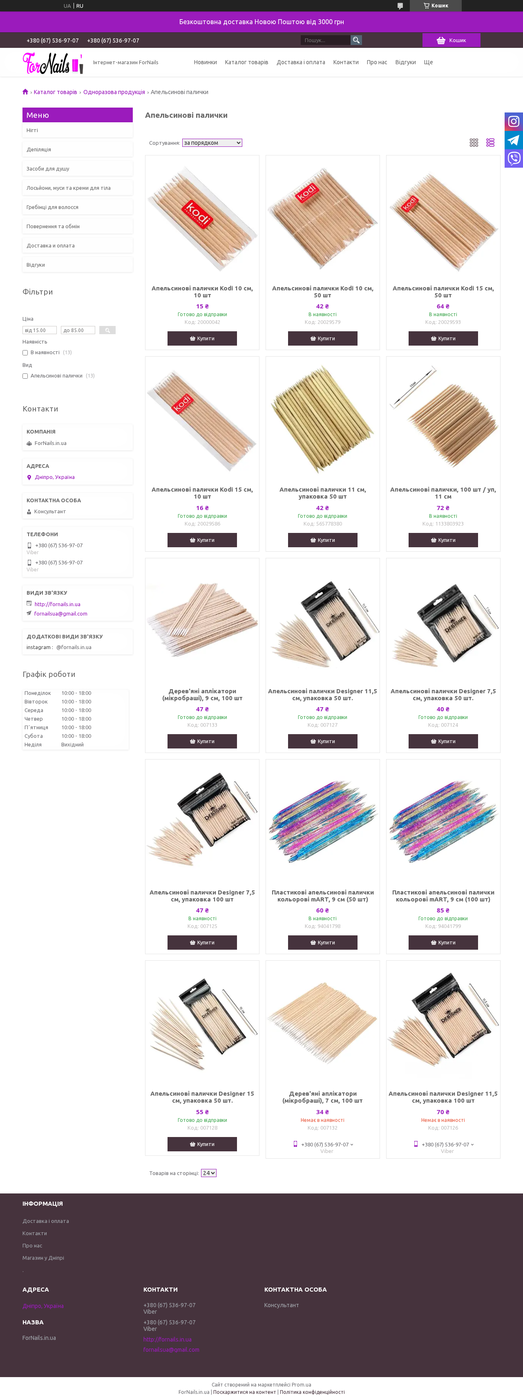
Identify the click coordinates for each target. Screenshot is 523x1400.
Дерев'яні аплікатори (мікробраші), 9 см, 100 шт (202, 694)
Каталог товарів (246, 62)
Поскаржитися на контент (244, 1392)
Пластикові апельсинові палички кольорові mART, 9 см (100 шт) (443, 896)
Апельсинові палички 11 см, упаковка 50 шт (322, 493)
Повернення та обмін (53, 226)
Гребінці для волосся (52, 207)
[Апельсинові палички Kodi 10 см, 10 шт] (202, 216)
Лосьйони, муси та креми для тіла (69, 188)
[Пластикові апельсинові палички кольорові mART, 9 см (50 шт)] (323, 821)
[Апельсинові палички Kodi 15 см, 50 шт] (443, 216)
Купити (206, 338)
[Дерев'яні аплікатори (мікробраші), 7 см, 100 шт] (323, 1022)
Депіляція (39, 149)
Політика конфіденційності (312, 1392)
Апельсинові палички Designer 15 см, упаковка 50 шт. (202, 1097)
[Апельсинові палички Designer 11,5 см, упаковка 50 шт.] (323, 619)
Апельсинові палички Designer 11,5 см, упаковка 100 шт (443, 1097)
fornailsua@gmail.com (60, 613)
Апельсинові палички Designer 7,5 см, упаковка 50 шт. (443, 694)
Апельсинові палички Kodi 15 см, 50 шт (443, 292)
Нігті (32, 130)
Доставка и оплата (51, 245)
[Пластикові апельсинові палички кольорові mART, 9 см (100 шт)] (443, 821)
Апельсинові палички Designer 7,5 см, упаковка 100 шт (202, 896)
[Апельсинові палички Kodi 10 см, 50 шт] (323, 216)
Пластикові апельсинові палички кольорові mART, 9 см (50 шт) (323, 896)
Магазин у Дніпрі (43, 1258)
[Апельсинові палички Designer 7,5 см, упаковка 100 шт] (202, 821)
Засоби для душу (48, 168)
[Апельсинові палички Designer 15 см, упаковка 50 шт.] (202, 1022)
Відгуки (406, 62)
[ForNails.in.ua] (53, 62)
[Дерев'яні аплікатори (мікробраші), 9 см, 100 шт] (202, 619)
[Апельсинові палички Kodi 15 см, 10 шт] (202, 418)
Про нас (377, 62)
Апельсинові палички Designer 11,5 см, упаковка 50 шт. (322, 694)
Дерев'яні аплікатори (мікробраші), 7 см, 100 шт (322, 1097)
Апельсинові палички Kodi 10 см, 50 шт (322, 292)
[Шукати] (356, 40)
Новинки (205, 62)
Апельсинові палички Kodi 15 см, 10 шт (202, 493)
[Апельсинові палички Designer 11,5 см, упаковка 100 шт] (443, 1022)
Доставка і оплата (301, 62)
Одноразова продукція (114, 92)
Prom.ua (301, 1384)
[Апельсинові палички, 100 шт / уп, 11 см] (443, 418)
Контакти (346, 62)
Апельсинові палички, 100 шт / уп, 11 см (443, 493)
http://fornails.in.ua (57, 604)
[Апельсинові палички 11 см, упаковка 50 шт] (323, 418)
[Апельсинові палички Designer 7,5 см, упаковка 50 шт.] (443, 619)
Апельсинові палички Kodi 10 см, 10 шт (202, 292)
